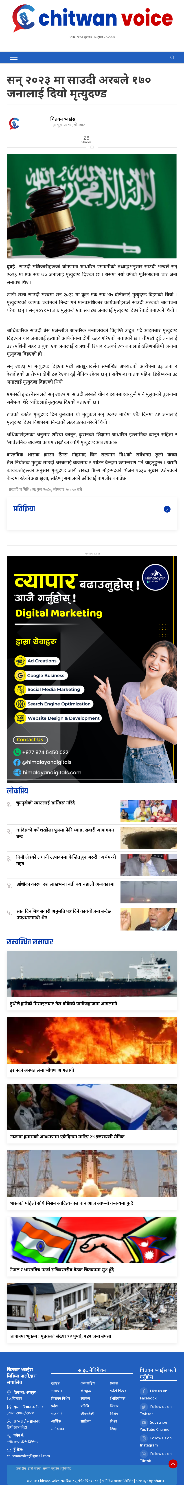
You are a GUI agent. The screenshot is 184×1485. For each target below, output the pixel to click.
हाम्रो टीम (21, 1468)
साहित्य (86, 1421)
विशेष (114, 1413)
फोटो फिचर (118, 1390)
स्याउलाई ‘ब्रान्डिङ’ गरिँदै (45, 803)
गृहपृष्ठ (55, 1383)
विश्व (113, 1421)
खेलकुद (86, 1390)
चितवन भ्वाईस (62, 119)
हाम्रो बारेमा (34, 1468)
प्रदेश (54, 1405)
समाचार (56, 1390)
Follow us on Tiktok (156, 1457)
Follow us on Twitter (156, 1410)
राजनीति (57, 1413)
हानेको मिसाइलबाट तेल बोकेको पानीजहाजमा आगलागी (63, 1004)
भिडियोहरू (117, 1398)
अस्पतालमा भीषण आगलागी (42, 1070)
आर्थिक (56, 1421)
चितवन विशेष (60, 1398)
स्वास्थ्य (85, 1398)
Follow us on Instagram (156, 1442)
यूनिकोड (66, 1468)
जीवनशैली (87, 1413)
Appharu (156, 1480)
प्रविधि (85, 1405)
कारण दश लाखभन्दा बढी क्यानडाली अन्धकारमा (66, 884)
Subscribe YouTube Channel (155, 1426)
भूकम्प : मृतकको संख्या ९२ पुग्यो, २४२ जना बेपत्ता (60, 1336)
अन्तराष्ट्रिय (88, 1383)
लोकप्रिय (17, 791)
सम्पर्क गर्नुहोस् (51, 1468)
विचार (114, 1405)
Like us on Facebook (153, 1394)
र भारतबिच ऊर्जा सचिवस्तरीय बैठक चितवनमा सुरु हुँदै (62, 1270)
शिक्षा (114, 1428)
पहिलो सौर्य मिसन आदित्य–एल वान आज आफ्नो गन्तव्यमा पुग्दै (71, 1203)
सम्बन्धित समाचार (30, 942)
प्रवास (114, 1383)
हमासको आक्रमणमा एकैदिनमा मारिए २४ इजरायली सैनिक (67, 1137)
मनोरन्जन (57, 1428)
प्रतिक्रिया (24, 509)
